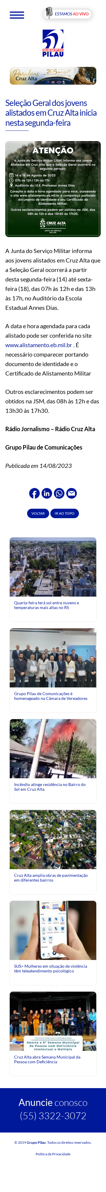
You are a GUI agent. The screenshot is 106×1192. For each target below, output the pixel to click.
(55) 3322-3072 (53, 1115)
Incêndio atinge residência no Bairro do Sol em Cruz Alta (50, 787)
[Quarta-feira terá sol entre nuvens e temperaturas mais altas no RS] (53, 566)
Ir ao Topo (64, 513)
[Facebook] (34, 492)
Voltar (38, 513)
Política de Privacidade (53, 1154)
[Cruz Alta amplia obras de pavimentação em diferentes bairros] (53, 838)
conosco (53, 1102)
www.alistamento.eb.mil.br (38, 344)
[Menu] (17, 14)
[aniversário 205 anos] (53, 75)
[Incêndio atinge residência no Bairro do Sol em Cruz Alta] (53, 755)
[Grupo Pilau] (53, 43)
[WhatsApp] (59, 492)
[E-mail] (71, 492)
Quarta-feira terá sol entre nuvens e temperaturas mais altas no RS (46, 605)
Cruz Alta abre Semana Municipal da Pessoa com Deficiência (47, 1059)
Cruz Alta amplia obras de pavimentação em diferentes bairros (51, 877)
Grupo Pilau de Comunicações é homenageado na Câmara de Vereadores (50, 696)
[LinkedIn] (47, 492)
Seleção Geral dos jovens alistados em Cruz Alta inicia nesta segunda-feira (51, 113)
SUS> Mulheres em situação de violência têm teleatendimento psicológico (50, 968)
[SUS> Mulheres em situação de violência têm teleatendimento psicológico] (53, 929)
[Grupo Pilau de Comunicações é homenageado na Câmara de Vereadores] (53, 660)
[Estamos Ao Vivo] (67, 14)
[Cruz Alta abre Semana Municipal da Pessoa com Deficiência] (53, 1045)
